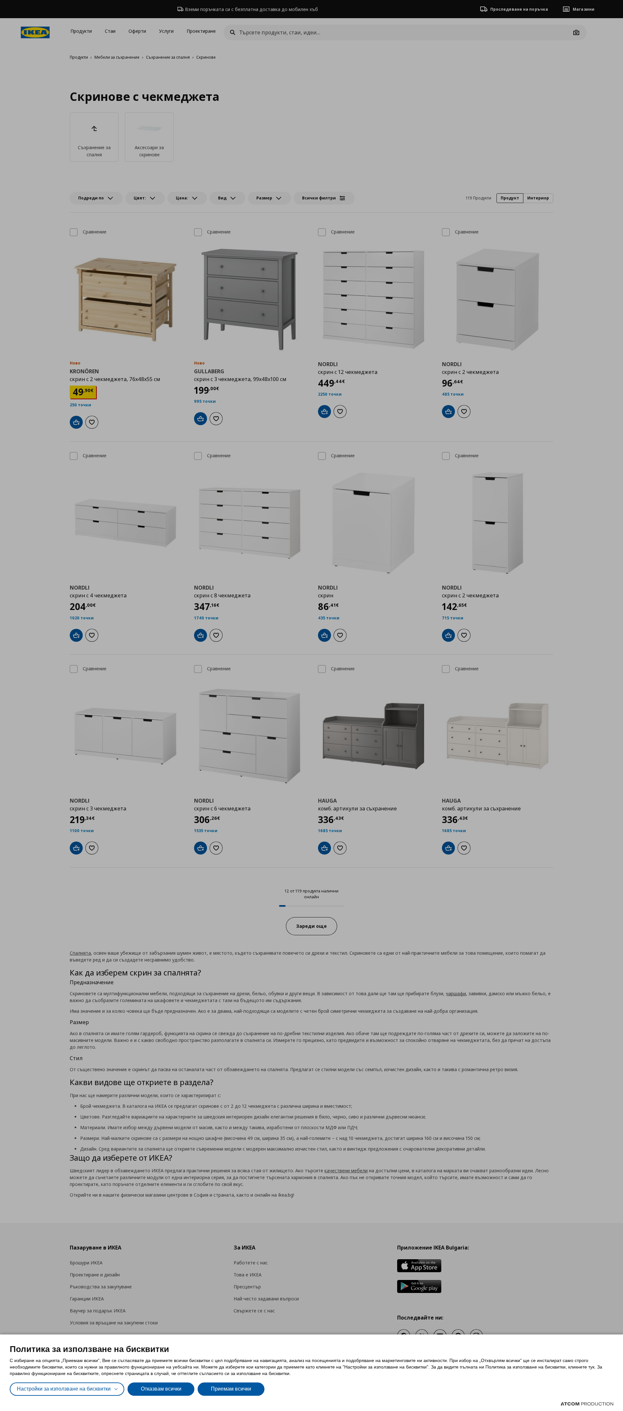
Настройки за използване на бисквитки (64, 1389)
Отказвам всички (161, 1389)
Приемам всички (231, 1389)
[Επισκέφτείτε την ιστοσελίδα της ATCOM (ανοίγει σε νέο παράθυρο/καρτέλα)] (587, 1404)
